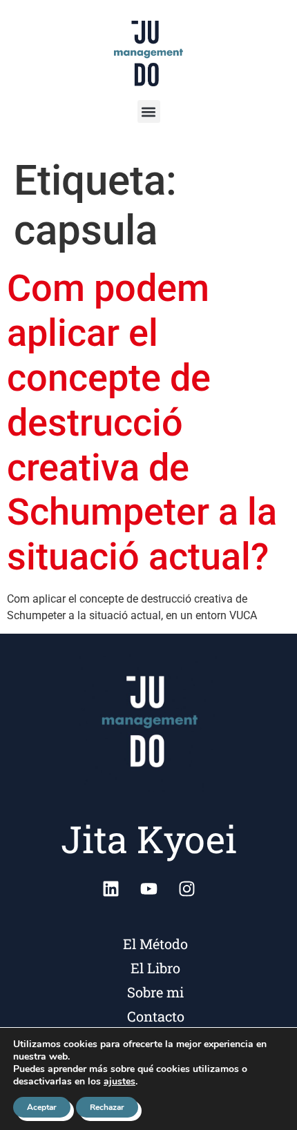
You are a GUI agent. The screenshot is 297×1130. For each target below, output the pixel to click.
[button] (148, 111)
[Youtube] (148, 888)
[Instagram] (186, 888)
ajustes (119, 1081)
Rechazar (107, 1107)
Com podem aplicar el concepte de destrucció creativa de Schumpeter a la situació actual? (142, 422)
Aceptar (42, 1107)
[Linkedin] (110, 888)
